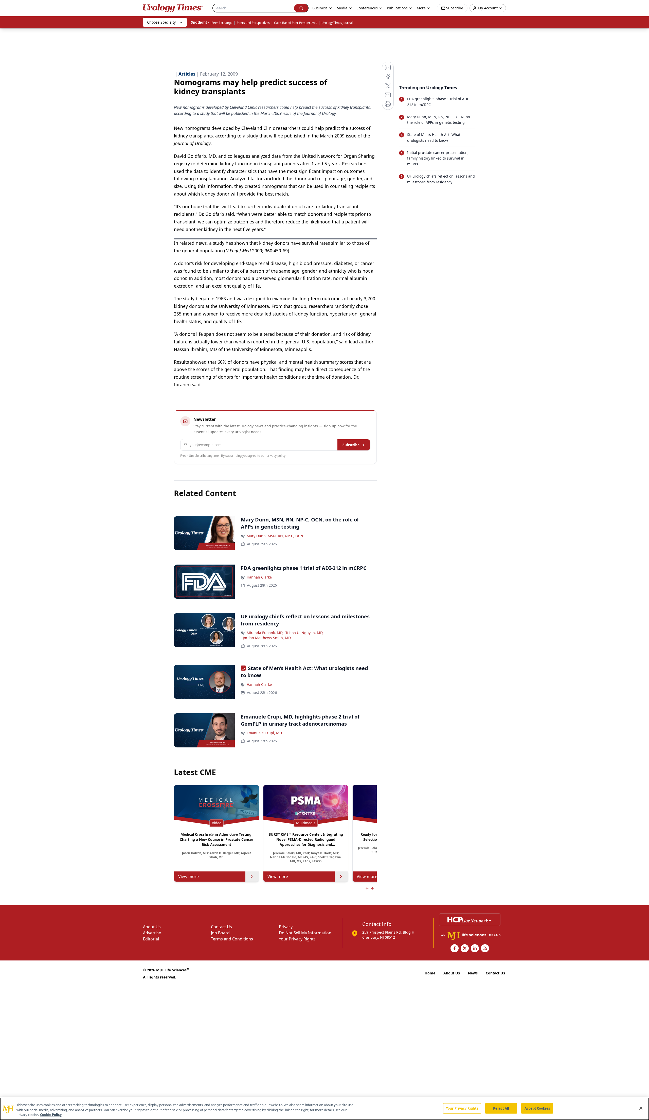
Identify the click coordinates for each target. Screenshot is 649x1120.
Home (430, 973)
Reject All (501, 1108)
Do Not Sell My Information (305, 933)
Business (320, 8)
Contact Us (221, 927)
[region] (324, 1108)
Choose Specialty (161, 22)
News (473, 973)
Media (342, 8)
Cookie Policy (51, 1114)
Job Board (220, 933)
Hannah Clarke (259, 577)
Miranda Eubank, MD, (265, 632)
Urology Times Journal (337, 23)
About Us (152, 927)
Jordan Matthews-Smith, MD (267, 637)
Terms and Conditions (232, 939)
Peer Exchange (221, 23)
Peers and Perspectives (253, 23)
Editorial (151, 939)
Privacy (286, 927)
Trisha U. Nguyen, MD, (304, 632)
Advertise (152, 933)
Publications (397, 8)
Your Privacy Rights (297, 939)
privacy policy (275, 455)
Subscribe (350, 444)
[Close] (640, 1108)
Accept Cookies (537, 1108)
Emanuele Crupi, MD (264, 732)
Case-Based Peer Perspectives (295, 23)
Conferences (367, 8)
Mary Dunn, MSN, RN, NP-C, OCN (275, 535)
